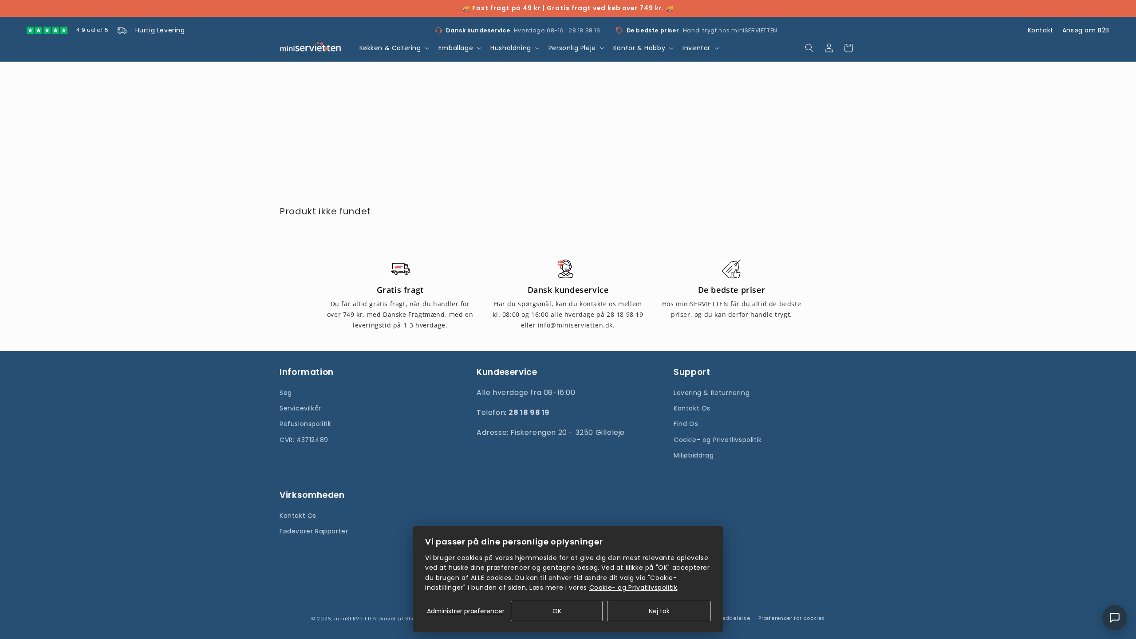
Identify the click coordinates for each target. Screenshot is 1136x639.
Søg (286, 392)
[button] (393, 48)
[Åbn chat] (1114, 617)
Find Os (686, 423)
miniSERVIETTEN (355, 618)
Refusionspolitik (305, 423)
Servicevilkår (300, 408)
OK (556, 611)
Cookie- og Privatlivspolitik (718, 439)
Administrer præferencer (466, 611)
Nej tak (659, 611)
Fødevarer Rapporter (314, 531)
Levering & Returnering (711, 392)
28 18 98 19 (584, 30)
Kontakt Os (692, 408)
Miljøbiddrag (694, 455)
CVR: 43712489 (304, 439)
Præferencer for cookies (791, 618)
